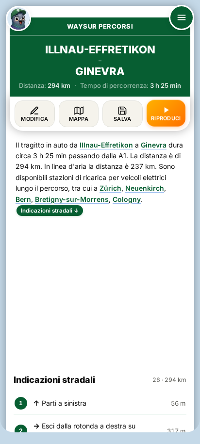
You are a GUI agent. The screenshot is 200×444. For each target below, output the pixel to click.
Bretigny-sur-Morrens (72, 199)
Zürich (110, 188)
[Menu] (181, 17)
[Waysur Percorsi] (18, 18)
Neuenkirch (144, 188)
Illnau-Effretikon (106, 145)
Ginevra (154, 145)
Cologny (127, 199)
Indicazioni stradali (50, 210)
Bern (23, 199)
